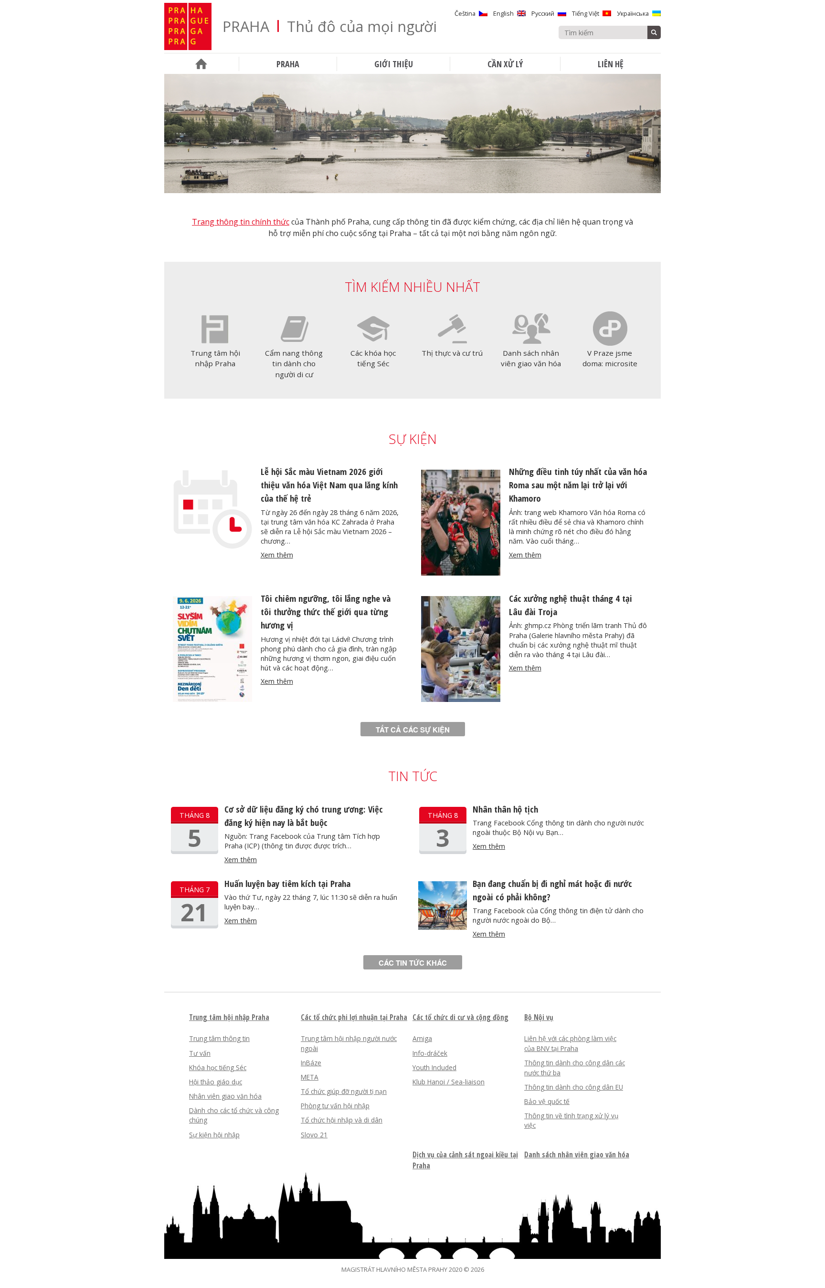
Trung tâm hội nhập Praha (215, 358)
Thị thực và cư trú (452, 353)
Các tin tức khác (413, 963)
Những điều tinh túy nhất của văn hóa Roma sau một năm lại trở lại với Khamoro (578, 484)
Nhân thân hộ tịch (505, 809)
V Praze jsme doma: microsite (609, 358)
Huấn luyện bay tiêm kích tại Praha (287, 883)
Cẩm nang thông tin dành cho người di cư (294, 364)
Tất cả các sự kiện (413, 729)
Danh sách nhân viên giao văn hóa (531, 358)
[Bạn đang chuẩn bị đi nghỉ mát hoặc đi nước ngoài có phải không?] (442, 927)
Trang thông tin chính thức (240, 221)
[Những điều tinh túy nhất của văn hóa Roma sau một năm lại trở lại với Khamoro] (460, 572)
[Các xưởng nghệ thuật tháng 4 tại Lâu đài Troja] (460, 699)
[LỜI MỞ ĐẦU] (201, 63)
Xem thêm (277, 554)
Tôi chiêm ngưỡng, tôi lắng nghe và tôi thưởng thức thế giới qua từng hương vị (326, 611)
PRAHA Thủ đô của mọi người (329, 26)
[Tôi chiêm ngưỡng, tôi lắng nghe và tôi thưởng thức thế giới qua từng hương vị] (212, 699)
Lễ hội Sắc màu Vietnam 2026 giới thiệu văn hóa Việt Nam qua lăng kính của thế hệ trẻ (329, 484)
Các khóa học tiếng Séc (373, 358)
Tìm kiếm (654, 32)
